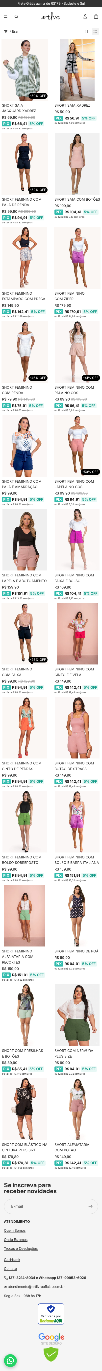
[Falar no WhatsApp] (10, 1360)
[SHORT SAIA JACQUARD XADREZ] (25, 70)
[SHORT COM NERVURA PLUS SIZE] (77, 1015)
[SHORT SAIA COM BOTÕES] (77, 164)
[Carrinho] (96, 16)
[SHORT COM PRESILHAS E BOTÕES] (25, 1015)
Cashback (12, 1259)
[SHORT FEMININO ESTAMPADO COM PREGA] (25, 258)
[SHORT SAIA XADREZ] (77, 70)
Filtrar (14, 31)
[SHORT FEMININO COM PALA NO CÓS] (77, 352)
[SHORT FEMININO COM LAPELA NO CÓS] (77, 446)
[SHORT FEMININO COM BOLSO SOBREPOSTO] (25, 821)
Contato (10, 1268)
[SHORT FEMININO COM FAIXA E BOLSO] (77, 539)
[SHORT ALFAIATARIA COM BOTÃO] (77, 1109)
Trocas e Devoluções (21, 1248)
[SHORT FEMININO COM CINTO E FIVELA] (77, 633)
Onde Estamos (15, 1239)
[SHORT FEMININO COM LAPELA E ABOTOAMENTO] (25, 539)
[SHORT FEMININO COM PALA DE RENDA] (25, 164)
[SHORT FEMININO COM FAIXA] (25, 633)
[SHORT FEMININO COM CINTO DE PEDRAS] (25, 727)
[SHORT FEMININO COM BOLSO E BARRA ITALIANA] (77, 821)
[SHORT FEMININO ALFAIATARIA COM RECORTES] (25, 915)
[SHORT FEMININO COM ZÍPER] (77, 258)
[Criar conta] (90, 1206)
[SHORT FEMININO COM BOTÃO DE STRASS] (77, 727)
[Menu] (5, 16)
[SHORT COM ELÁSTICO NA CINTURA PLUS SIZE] (25, 1109)
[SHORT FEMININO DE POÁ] (77, 915)
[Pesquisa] (16, 16)
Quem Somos (15, 1230)
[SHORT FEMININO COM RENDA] (25, 352)
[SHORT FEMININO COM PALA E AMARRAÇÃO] (25, 446)
